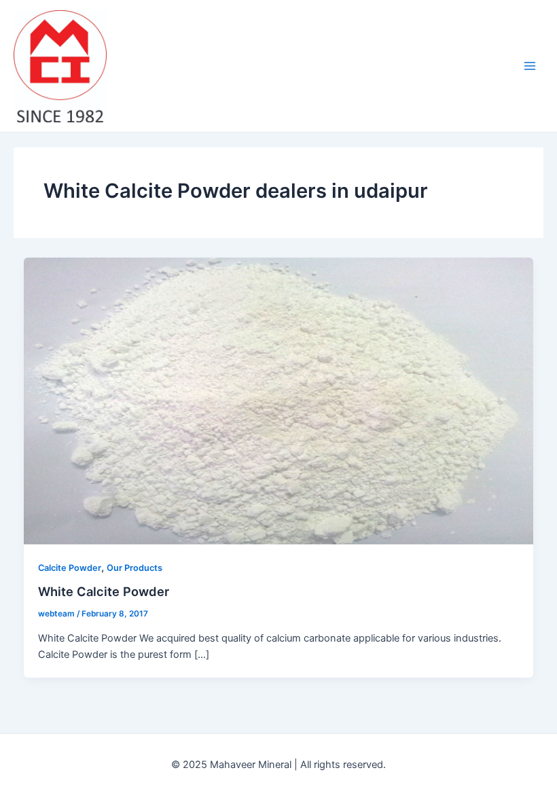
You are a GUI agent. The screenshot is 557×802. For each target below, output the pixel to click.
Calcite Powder (69, 568)
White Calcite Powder (103, 591)
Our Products (134, 568)
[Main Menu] (529, 66)
